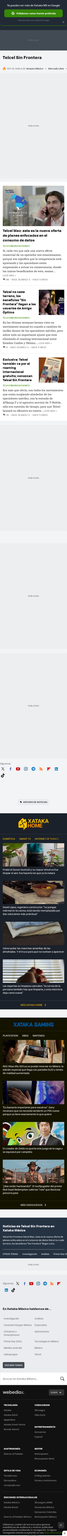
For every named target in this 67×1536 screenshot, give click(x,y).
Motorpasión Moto (44, 1458)
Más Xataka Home (32, 1004)
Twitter (2, 768)
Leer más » (9, 275)
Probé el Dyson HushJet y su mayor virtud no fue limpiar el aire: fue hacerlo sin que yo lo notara (30, 871)
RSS (41, 768)
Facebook (10, 768)
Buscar (62, 1379)
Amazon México (34, 68)
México (38, 1347)
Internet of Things (47, 838)
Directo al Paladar (13, 1453)
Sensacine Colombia (46, 1511)
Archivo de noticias (35, 802)
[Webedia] (13, 1394)
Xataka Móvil (11, 1414)
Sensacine (40, 1432)
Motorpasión (41, 1453)
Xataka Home (33, 824)
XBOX (25, 1035)
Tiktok (2, 774)
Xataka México (12, 1502)
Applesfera (9, 1419)
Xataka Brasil (11, 1507)
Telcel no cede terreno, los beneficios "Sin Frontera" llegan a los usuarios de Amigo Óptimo (19, 301)
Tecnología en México (47, 1341)
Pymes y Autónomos (46, 1480)
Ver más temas (14, 1365)
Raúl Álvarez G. (21, 279)
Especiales (41, 1325)
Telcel (38, 1354)
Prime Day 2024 (13, 1341)
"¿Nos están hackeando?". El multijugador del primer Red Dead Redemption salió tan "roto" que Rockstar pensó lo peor (32, 1189)
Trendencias (10, 1475)
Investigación (30, 1253)
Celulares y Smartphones (12, 1333)
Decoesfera (10, 1480)
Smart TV (25, 838)
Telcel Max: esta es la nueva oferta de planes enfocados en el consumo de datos (32, 235)
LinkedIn (56, 768)
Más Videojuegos (32, 1205)
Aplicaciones (42, 1331)
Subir (54, 1392)
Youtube (18, 768)
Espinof (38, 1436)
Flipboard (49, 768)
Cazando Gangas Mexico (18, 1325)
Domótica (9, 838)
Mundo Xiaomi (11, 1429)
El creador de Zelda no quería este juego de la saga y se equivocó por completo (33, 1150)
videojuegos (11, 1354)
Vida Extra (40, 1414)
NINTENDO (39, 1035)
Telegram (33, 768)
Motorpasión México (46, 1516)
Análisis (45, 1253)
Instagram (26, 768)
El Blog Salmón (42, 1475)
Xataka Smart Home (14, 1424)
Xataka (7, 1410)
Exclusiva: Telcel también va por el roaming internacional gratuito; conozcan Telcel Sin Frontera (17, 369)
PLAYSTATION (10, 1035)
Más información (54, 1532)
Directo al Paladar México (17, 1516)
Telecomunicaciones (16, 246)
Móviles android (13, 1347)
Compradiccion (12, 1485)
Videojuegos (33, 1024)
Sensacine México (44, 1507)
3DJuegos (40, 1410)
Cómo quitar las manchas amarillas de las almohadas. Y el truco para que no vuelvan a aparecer (33, 949)
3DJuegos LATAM (43, 1502)
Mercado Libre (56, 68)
